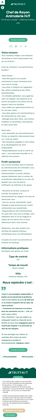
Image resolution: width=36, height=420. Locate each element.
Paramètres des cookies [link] (14, 411)
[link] (2, 7)
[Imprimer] (16, 46)
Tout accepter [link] (10, 415)
